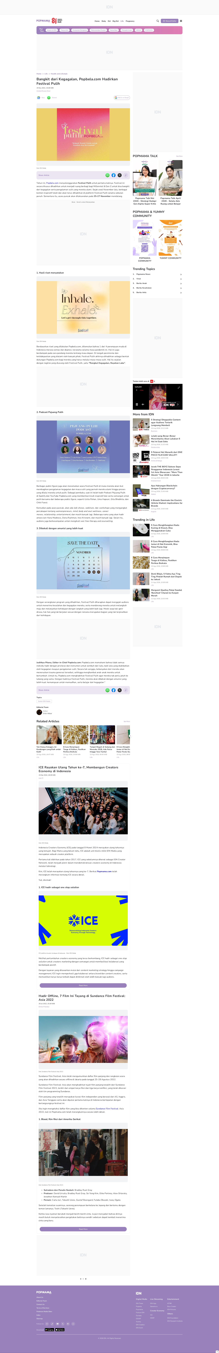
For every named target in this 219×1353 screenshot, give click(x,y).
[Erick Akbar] (39, 712)
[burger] (180, 21)
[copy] (126, 175)
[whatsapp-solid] (107, 175)
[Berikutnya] (130, 853)
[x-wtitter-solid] (120, 175)
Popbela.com (52, 183)
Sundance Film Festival (107, 1226)
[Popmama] (49, 21)
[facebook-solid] (114, 175)
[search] (157, 20)
